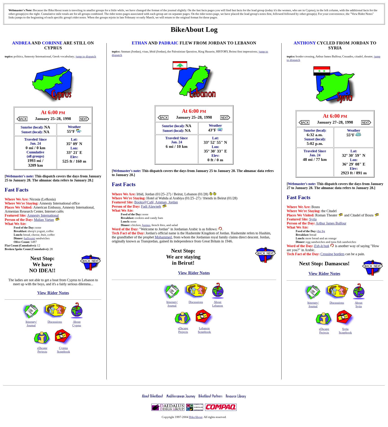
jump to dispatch (86, 56)
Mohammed (163, 237)
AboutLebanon (217, 303)
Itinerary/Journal (31, 323)
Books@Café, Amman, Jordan (156, 202)
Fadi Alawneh (151, 206)
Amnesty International (43, 215)
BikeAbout (196, 417)
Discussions (55, 321)
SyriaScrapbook (345, 330)
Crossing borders (332, 254)
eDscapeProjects (42, 349)
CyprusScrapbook (63, 349)
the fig (321, 231)
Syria (313, 219)
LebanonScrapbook (204, 330)
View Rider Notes (53, 292)
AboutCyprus (76, 323)
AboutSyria (358, 304)
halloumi (29, 238)
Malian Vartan (44, 220)
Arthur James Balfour (331, 223)
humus (146, 225)
